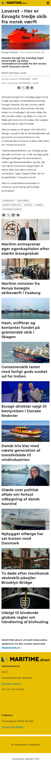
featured (23, 201)
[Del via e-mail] (32, 88)
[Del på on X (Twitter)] (23, 88)
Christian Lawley (11, 683)
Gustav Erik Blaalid (12, 727)
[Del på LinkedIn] (27, 88)
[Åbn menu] (48, 3)
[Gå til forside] (22, 3)
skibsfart (8, 201)
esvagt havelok (12, 205)
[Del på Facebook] (19, 88)
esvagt (28, 205)
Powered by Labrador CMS (25, 759)
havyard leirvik (12, 209)
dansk (39, 205)
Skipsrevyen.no (11, 647)
